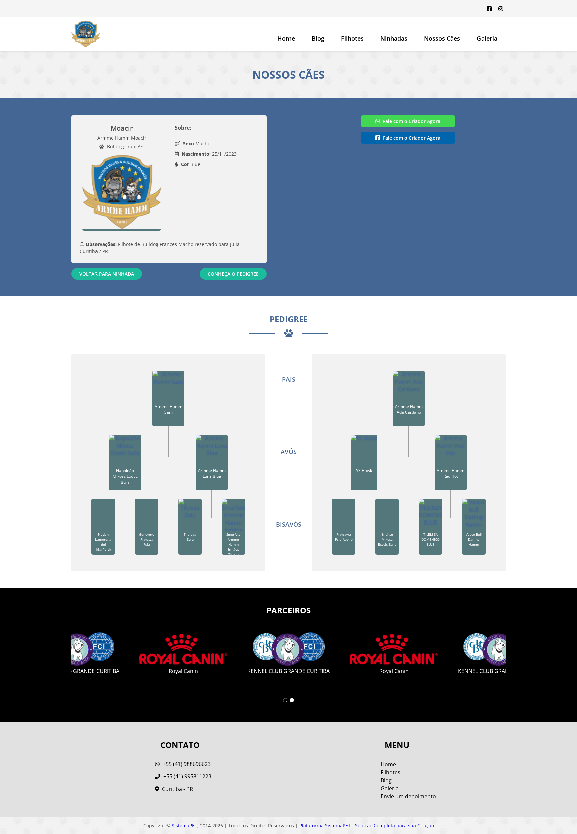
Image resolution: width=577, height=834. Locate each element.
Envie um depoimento (408, 796)
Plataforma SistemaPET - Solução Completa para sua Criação (366, 825)
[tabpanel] (288, 650)
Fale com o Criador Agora (411, 121)
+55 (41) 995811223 (186, 776)
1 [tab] (285, 700)
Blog (318, 38)
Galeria (390, 788)
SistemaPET (184, 825)
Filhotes (352, 38)
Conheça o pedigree (233, 274)
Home (286, 38)
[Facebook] (489, 8)
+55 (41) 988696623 (186, 764)
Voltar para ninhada (106, 274)
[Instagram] (501, 8)
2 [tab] (292, 700)
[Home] (85, 34)
